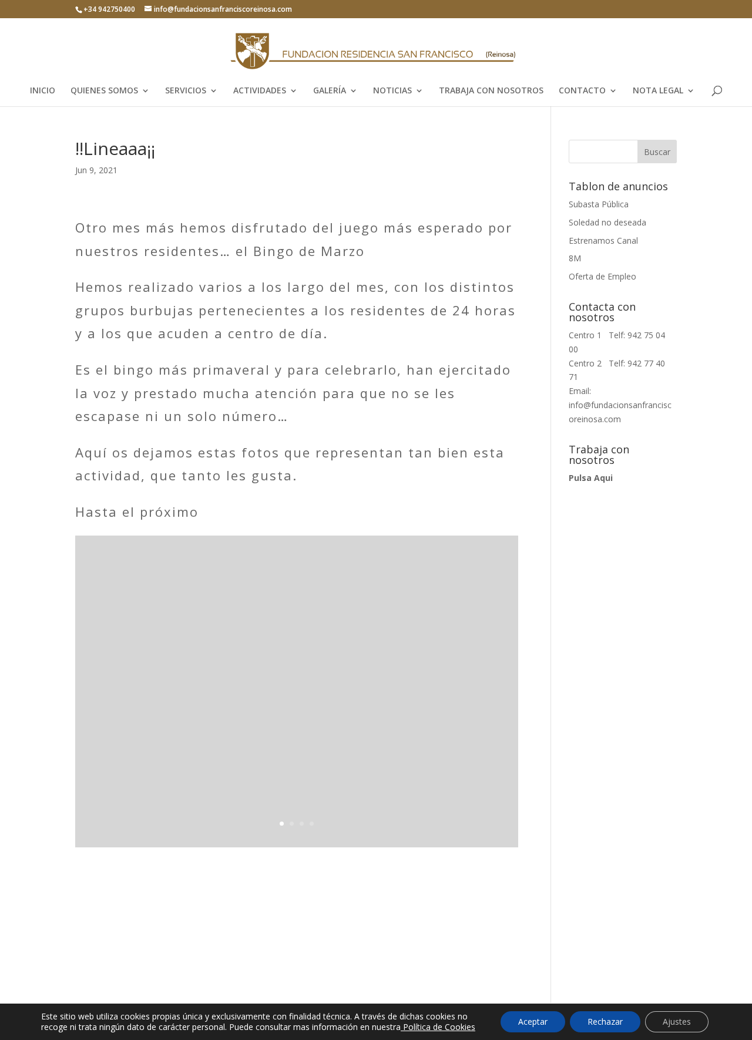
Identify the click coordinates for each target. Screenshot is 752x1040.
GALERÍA (329, 91)
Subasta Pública (599, 204)
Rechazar (605, 1021)
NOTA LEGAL (658, 91)
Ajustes (677, 1021)
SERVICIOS (185, 91)
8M (575, 258)
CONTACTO (582, 91)
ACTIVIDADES (259, 91)
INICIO (42, 91)
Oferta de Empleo (602, 276)
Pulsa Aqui (591, 477)
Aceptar (533, 1021)
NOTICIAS (392, 91)
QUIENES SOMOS (104, 91)
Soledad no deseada (607, 222)
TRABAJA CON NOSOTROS (491, 91)
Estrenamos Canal (603, 240)
